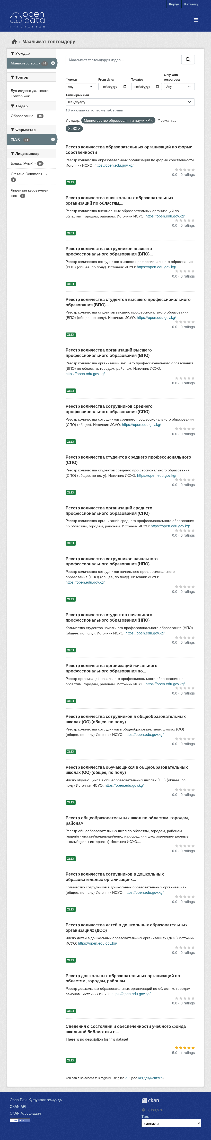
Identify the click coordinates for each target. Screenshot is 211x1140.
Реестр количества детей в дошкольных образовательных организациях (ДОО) (127, 927)
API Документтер (150, 1078)
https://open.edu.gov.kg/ (114, 165)
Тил (145, 1116)
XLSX (70, 182)
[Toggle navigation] (196, 20)
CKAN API (18, 1106)
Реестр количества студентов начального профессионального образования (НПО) (109, 617)
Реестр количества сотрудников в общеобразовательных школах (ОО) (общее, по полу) (126, 719)
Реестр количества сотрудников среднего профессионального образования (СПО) (109, 408)
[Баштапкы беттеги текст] (14, 41)
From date (105, 79)
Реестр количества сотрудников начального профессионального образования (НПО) (112, 561)
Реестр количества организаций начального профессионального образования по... (111, 668)
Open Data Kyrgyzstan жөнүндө (36, 1099)
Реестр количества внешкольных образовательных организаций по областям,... (119, 200)
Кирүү (174, 4)
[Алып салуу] (152, 120)
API (127, 1078)
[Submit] (188, 59)
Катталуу (191, 4)
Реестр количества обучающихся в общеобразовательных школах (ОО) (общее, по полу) (127, 769)
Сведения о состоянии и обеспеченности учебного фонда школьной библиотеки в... (126, 1028)
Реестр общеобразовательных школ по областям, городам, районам (127, 820)
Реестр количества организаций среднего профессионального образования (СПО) (109, 510)
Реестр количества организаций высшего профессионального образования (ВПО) (109, 352)
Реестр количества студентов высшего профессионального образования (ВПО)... (128, 302)
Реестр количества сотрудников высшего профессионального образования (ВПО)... (109, 251)
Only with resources (171, 77)
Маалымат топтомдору (48, 41)
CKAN (150, 1100)
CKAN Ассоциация (25, 1113)
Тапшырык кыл (77, 95)
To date (136, 79)
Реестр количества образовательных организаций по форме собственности (129, 149)
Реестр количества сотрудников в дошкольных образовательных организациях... (115, 876)
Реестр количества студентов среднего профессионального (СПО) (128, 459)
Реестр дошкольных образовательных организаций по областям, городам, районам (123, 978)
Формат (71, 79)
